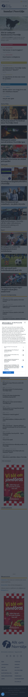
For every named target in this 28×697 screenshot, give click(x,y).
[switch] (23, 350)
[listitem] (14, 347)
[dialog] (14, 348)
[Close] (25, 323)
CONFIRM (8, 372)
